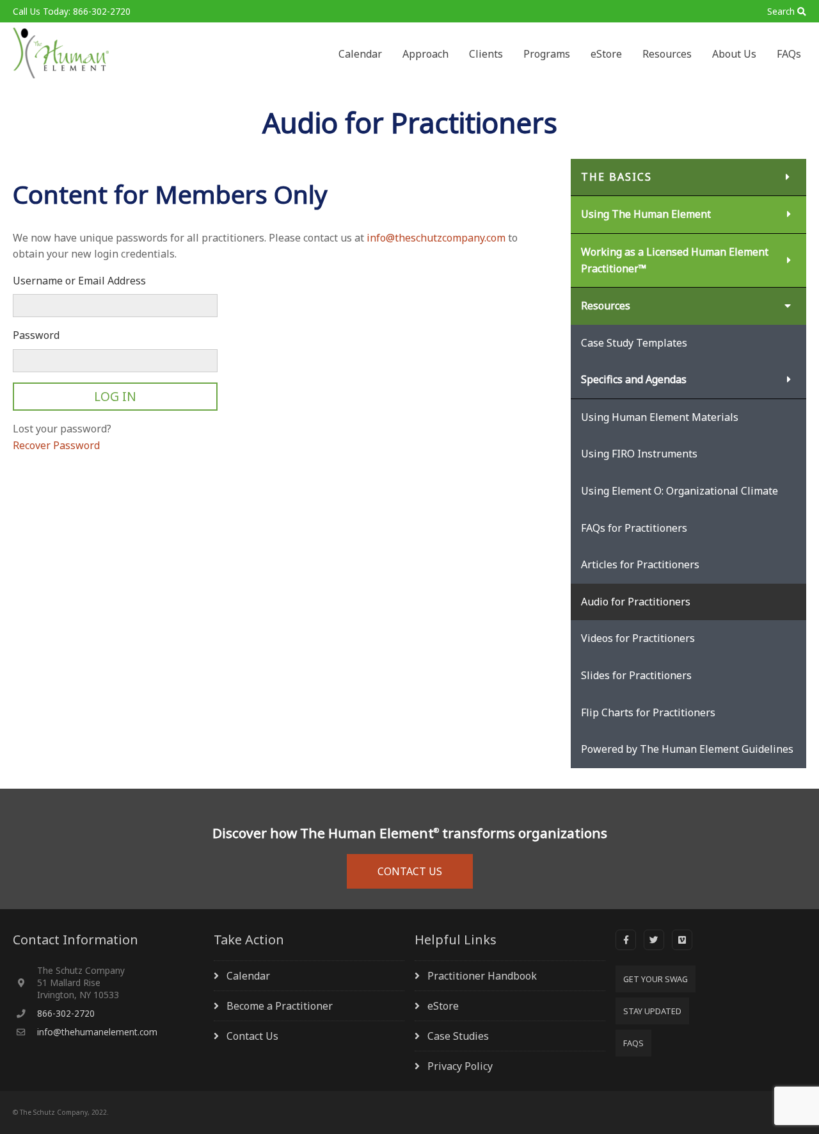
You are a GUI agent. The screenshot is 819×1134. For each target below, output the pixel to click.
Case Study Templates (634, 343)
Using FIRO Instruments (639, 454)
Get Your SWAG (655, 979)
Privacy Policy (460, 1066)
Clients (486, 54)
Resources (667, 54)
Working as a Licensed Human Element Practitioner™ (674, 260)
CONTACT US (410, 871)
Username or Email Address (79, 281)
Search (781, 11)
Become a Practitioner (280, 1006)
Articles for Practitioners (640, 564)
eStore (606, 54)
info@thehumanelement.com (97, 1032)
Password (36, 335)
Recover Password (56, 445)
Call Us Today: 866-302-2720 (72, 11)
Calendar (360, 54)
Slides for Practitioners (636, 675)
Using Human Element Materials (659, 417)
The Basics (616, 177)
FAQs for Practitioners (634, 528)
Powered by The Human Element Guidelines (687, 749)
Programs (546, 54)
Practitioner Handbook (482, 976)
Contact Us (252, 1036)
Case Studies (458, 1036)
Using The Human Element (646, 214)
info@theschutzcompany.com (436, 238)
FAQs (789, 54)
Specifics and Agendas (634, 379)
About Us (734, 54)
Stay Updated (652, 1011)
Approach (425, 54)
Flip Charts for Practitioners (648, 712)
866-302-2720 (66, 1013)
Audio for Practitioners (635, 602)
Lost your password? (62, 429)
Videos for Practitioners (638, 638)
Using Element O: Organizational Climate (679, 491)
